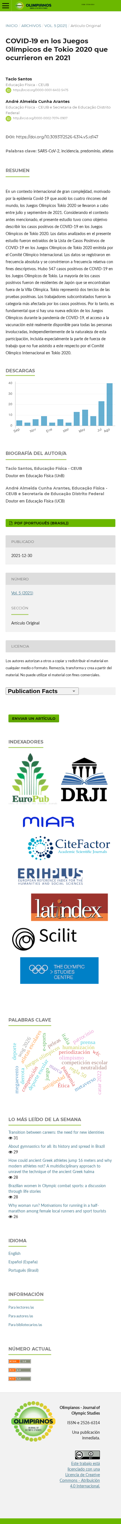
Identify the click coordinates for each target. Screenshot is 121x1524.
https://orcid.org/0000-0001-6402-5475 (40, 90)
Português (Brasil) (23, 1271)
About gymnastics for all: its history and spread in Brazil (56, 1147)
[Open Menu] (5, 5)
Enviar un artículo (33, 718)
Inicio (12, 25)
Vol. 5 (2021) (55, 25)
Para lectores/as (21, 1307)
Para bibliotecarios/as (25, 1325)
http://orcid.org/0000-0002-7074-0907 (40, 118)
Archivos (31, 25)
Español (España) (23, 1262)
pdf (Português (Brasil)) (41, 523)
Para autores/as (20, 1316)
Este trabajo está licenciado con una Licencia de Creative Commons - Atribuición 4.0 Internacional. (80, 1475)
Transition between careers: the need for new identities (56, 1133)
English (14, 1254)
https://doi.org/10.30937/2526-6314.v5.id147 (57, 136)
